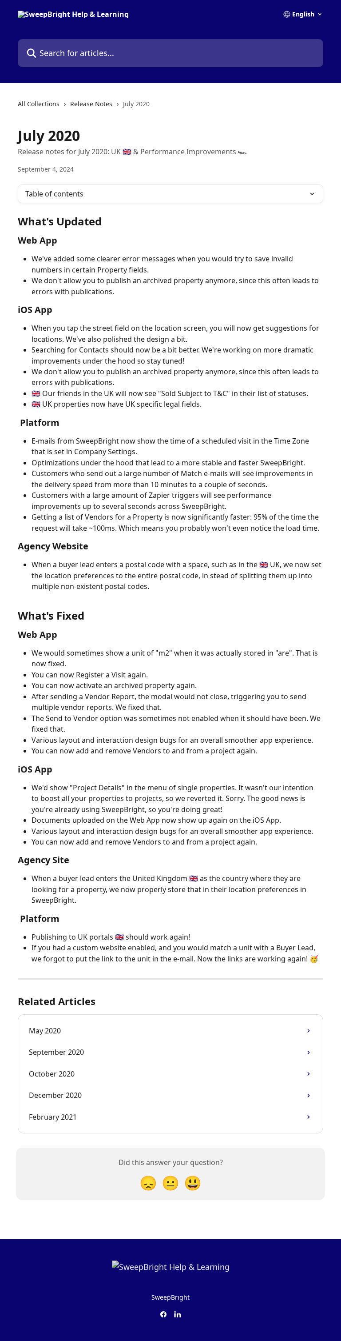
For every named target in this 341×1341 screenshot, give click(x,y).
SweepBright (170, 1297)
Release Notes (91, 104)
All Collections (38, 104)
